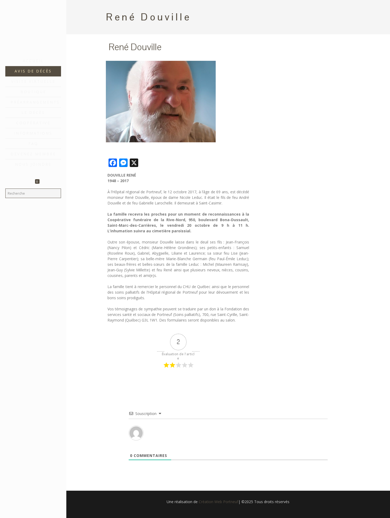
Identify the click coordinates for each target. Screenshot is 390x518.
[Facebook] (33, 510)
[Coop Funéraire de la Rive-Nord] (33, 28)
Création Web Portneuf (218, 501)
